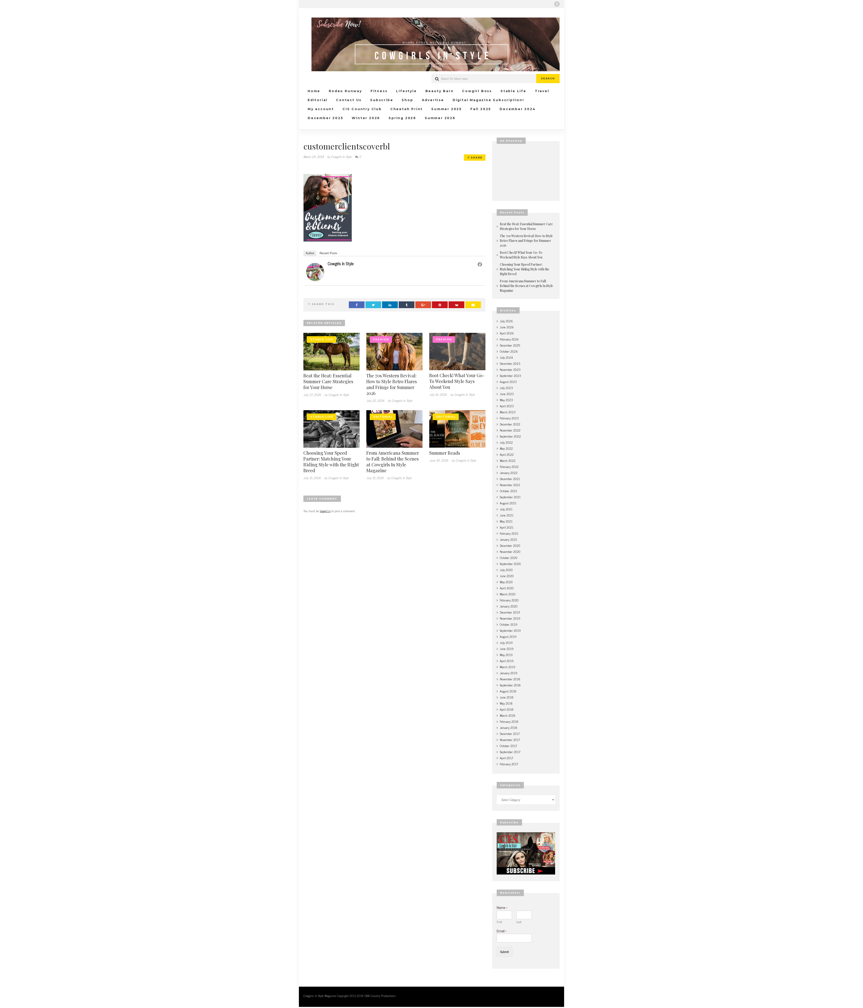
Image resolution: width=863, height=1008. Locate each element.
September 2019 (510, 630)
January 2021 (508, 539)
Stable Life (513, 91)
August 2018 (508, 691)
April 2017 (506, 757)
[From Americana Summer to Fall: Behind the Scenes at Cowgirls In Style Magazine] (394, 428)
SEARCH (548, 78)
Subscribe (381, 100)
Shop (407, 100)
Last (518, 922)
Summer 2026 (440, 118)
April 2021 (506, 527)
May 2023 (506, 399)
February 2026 (509, 339)
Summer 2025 (446, 109)
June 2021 (506, 515)
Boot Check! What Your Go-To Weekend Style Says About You (456, 381)
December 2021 (510, 478)
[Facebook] (557, 4)
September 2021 (510, 496)
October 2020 (509, 557)
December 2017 (510, 733)
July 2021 (506, 509)
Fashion (381, 339)
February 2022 (509, 466)
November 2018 (510, 678)
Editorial (317, 100)
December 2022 (510, 424)
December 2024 (518, 109)
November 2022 (510, 430)
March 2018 (507, 715)
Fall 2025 (480, 109)
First (499, 922)
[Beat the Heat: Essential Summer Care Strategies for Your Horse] (331, 351)
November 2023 (510, 369)
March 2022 (508, 460)
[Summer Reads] (457, 428)
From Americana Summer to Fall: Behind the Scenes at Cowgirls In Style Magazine (392, 461)
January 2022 (509, 472)
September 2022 (510, 436)
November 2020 (510, 551)
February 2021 (509, 533)
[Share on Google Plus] (423, 304)
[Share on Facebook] (357, 304)
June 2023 (507, 393)
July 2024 (506, 357)
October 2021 (508, 490)
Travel (542, 91)
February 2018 (509, 721)
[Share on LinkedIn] (390, 304)
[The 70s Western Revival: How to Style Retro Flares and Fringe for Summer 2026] (394, 351)
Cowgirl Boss (477, 91)
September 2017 (510, 751)
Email (502, 930)
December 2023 (510, 363)
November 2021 (510, 484)
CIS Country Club (362, 109)
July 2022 (506, 442)
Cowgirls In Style (341, 263)
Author (310, 253)
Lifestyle (406, 91)
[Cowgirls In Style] (315, 271)
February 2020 (509, 600)
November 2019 (510, 618)
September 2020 (510, 563)
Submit (504, 951)
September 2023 (510, 375)
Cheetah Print (406, 109)
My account (321, 109)
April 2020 (507, 587)
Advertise (433, 100)
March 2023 (508, 411)
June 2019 (507, 648)
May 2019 (506, 654)
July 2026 (506, 320)
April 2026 (507, 333)
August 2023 (508, 381)
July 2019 (506, 642)
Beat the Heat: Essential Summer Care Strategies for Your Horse (328, 381)
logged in (325, 510)
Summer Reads (444, 453)
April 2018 (507, 709)
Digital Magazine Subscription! (488, 100)
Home (314, 91)
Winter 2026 (366, 118)
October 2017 (508, 745)
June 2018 (507, 697)
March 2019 (507, 666)
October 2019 (508, 624)
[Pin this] (440, 304)
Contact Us (349, 100)
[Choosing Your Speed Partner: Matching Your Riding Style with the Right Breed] (331, 428)
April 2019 (507, 660)
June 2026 (507, 327)
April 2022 (507, 454)
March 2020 (508, 594)
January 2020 (509, 606)
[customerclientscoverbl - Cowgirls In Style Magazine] (431, 44)
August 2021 (508, 503)
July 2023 (506, 387)
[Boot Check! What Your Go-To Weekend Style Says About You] (457, 351)
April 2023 (507, 405)
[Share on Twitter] (373, 304)
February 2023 (509, 418)
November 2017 (510, 739)
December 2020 (510, 545)
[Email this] (473, 304)
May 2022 (506, 448)
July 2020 (506, 569)
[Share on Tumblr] (406, 304)
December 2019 (510, 612)
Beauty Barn (439, 91)
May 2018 (506, 703)
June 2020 (507, 575)
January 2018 (508, 727)
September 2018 (510, 685)
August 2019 (508, 636)
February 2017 (509, 763)
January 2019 (508, 672)
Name (502, 907)
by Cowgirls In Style (339, 156)
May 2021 (506, 521)
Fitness (379, 91)
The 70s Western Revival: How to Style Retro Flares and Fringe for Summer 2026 (391, 384)
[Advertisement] (526, 172)
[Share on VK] (456, 304)
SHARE (476, 157)
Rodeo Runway (345, 91)
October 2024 (509, 351)
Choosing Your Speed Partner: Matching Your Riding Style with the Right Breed (331, 461)
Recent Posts (328, 253)
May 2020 (506, 581)
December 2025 (325, 118)
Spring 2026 (402, 118)
